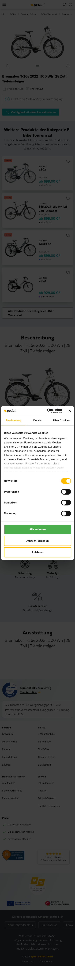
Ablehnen (37, 552)
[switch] (66, 492)
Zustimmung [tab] (13, 420)
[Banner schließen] (70, 410)
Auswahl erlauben (37, 540)
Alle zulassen (37, 529)
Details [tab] (37, 420)
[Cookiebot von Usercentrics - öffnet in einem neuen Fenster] (47, 410)
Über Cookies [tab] (61, 420)
